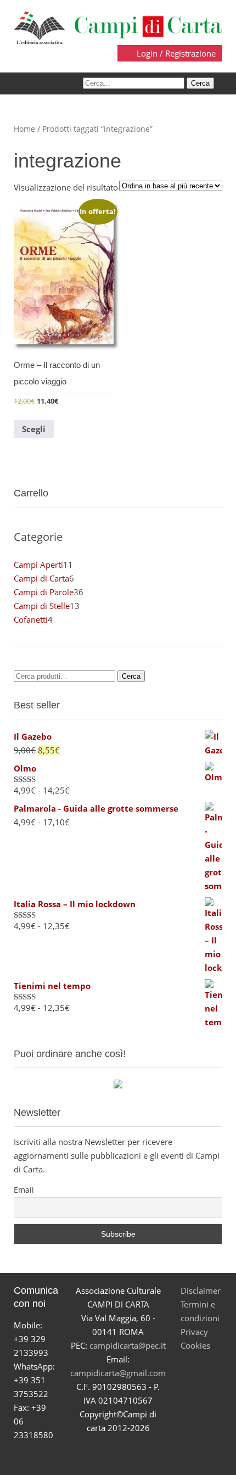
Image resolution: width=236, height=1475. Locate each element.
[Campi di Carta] (118, 26)
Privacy (194, 1331)
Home (24, 129)
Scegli (34, 428)
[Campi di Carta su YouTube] (105, 1455)
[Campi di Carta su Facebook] (79, 1455)
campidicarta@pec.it (127, 1345)
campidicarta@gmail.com (118, 1372)
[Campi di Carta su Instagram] (131, 1455)
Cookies (195, 1345)
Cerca (131, 676)
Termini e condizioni (200, 1311)
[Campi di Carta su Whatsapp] (156, 1455)
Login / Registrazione (175, 53)
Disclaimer (201, 1290)
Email (24, 1190)
